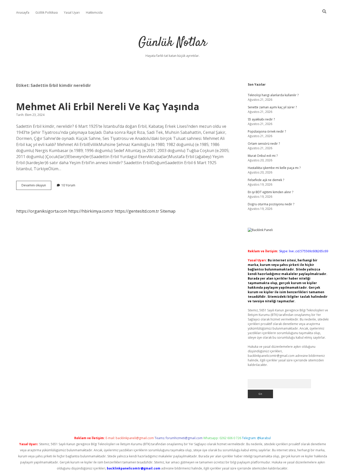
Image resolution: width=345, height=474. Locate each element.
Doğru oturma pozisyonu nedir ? (271, 204)
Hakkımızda (94, 12)
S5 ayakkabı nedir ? (261, 119)
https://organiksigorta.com (41, 211)
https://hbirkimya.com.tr (91, 211)
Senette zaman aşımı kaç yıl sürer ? (272, 107)
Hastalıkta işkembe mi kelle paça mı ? (274, 168)
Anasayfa (22, 12)
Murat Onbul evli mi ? (263, 156)
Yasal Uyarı (72, 12)
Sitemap (168, 211)
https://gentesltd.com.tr (137, 211)
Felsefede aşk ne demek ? (266, 180)
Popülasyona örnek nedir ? (267, 131)
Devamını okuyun (36, 186)
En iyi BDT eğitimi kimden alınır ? (270, 192)
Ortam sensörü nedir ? (264, 143)
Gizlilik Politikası (46, 12)
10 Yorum (68, 185)
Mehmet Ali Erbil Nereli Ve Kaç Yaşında (107, 106)
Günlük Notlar (172, 43)
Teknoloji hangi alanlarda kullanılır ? (273, 95)
